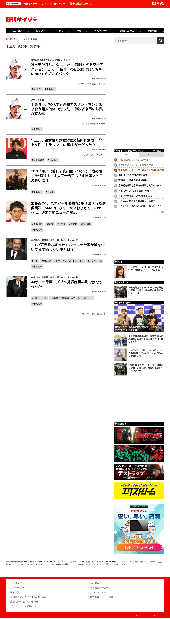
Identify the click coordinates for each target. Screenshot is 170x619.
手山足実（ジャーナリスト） (94, 155)
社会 (78, 30)
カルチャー (100, 30)
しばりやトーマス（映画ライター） (91, 84)
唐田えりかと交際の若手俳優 (132, 175)
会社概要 (94, 583)
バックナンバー (18, 587)
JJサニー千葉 (95, 261)
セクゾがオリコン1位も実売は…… (135, 196)
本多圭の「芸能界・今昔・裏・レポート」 (63, 261)
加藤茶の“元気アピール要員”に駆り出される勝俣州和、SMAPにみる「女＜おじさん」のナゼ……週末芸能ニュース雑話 (68, 207)
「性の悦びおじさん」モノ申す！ (134, 159)
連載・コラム (127, 30)
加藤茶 (50, 224)
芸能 (35, 261)
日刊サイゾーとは (19, 583)
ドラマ (50, 192)
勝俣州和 (37, 224)
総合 (126, 155)
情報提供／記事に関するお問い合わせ (30, 597)
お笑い (39, 30)
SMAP (73, 224)
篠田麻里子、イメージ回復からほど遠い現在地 (141, 170)
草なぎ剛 (86, 224)
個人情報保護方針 (99, 587)
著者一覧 (15, 592)
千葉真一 (50, 89)
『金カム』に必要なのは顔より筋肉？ (136, 201)
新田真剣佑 (38, 160)
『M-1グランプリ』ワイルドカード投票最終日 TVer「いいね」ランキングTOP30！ (145, 353)
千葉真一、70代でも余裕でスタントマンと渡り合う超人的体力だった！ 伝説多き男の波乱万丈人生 (67, 108)
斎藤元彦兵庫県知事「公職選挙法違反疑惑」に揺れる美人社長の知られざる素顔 (145, 339)
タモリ (62, 224)
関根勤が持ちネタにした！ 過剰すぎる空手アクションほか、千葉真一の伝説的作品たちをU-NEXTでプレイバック (67, 69)
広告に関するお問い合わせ (24, 601)
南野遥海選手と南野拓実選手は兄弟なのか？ (140, 185)
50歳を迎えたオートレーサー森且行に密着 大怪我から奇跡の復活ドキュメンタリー (145, 290)
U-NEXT (37, 89)
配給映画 (153, 30)
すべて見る (157, 151)
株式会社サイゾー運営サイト (105, 597)
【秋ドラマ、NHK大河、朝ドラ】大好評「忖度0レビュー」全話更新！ (145, 268)
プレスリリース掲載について (25, 606)
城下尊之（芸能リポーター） (94, 124)
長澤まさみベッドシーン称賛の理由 (135, 165)
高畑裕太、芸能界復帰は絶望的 (133, 180)
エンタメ (151, 155)
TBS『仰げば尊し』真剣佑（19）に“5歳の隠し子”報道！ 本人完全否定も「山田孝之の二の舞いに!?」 (67, 175)
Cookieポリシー (98, 592)
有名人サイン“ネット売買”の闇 (133, 190)
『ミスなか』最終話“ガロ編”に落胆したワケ (140, 206)
